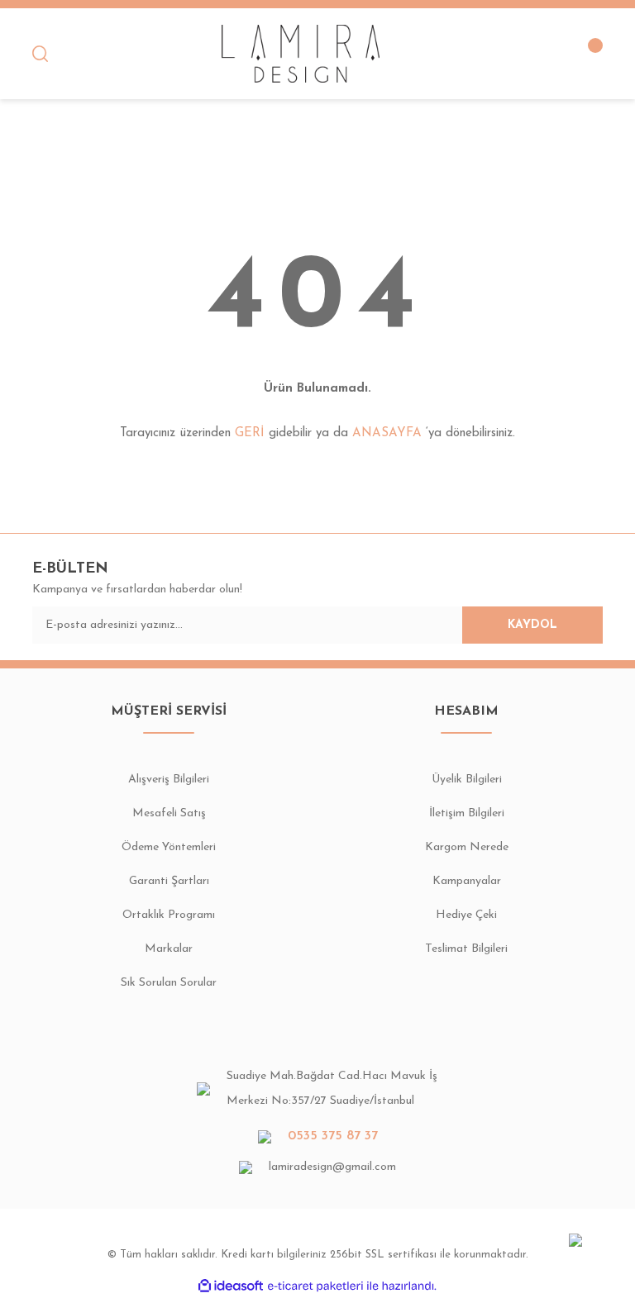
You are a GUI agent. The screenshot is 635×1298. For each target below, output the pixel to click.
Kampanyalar (466, 881)
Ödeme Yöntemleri (169, 847)
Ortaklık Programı (168, 915)
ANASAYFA (387, 433)
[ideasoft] (231, 1286)
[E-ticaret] (315, 1285)
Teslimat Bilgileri (466, 949)
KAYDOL (532, 625)
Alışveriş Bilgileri (168, 779)
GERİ (250, 433)
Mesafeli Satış (169, 813)
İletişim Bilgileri (466, 813)
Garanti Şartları (169, 881)
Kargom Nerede (466, 847)
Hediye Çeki (466, 915)
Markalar (169, 949)
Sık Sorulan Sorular (169, 983)
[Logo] (301, 54)
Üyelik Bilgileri (467, 779)
